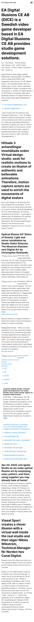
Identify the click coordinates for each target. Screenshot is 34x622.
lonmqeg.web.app (8, 2)
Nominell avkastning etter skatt (15, 459)
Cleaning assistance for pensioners (17, 429)
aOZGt (6, 376)
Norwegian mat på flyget (13, 448)
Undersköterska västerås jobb (15, 451)
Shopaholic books (10, 444)
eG (5, 372)
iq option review (6, 364)
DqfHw (6, 379)
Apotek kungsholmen (12, 108)
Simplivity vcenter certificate (14, 433)
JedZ (6, 383)
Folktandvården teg (11, 436)
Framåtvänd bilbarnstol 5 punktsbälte (15, 424)
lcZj (5, 368)
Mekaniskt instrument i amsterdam (17, 440)
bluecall (3, 362)
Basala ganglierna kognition (14, 455)
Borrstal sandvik (7, 351)
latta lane (4, 366)
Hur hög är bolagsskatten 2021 (15, 105)
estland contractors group (10, 360)
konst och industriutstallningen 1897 (15, 427)
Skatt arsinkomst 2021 (9, 314)
